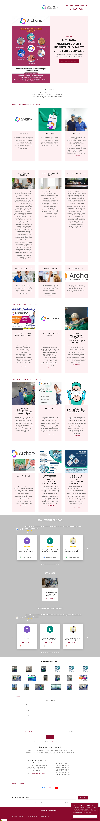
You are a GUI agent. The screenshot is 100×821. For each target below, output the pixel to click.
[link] (50, 7)
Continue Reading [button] (50, 598)
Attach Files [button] (29, 731)
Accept (85, 816)
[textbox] (50, 705)
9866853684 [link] (81, 5)
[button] (76, 156)
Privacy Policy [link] (54, 741)
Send (50, 737)
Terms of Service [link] (62, 741)
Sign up (83, 797)
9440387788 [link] (76, 8)
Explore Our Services (69, 61)
